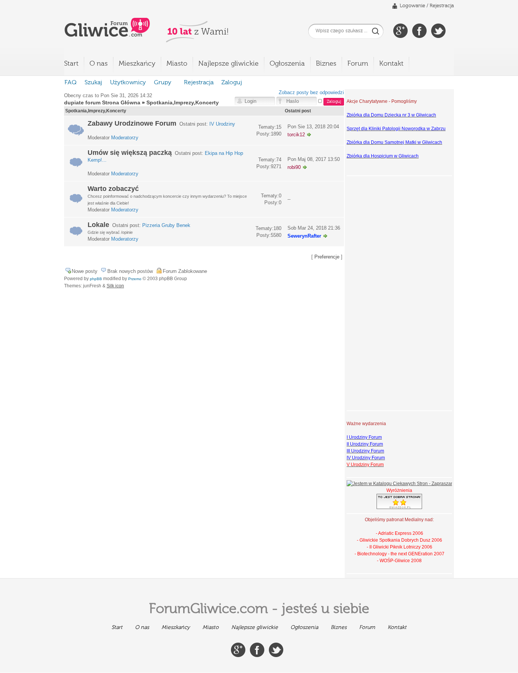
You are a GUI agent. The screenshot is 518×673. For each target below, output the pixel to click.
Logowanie (412, 5)
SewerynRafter (304, 236)
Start (71, 63)
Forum (357, 63)
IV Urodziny (222, 124)
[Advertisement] (377, 292)
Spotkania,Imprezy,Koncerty (182, 102)
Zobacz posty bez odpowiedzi (311, 92)
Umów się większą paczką (130, 152)
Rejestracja (442, 5)
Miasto (176, 63)
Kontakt (391, 63)
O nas (98, 63)
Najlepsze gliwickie (228, 63)
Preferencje (326, 257)
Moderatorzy (124, 137)
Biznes (326, 63)
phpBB (96, 279)
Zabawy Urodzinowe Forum (132, 123)
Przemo (134, 279)
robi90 (294, 167)
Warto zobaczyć (113, 188)
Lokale (98, 225)
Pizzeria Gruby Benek (166, 225)
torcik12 (296, 134)
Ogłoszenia (287, 63)
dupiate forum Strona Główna (102, 102)
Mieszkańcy (137, 63)
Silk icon (115, 285)
